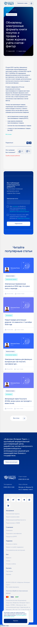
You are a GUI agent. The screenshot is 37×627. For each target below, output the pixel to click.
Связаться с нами (22, 3)
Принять (15, 621)
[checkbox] (8, 206)
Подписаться (18, 224)
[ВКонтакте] (27, 143)
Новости (14, 10)
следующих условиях (23, 218)
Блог (7, 10)
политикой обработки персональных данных (19, 210)
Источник (9, 134)
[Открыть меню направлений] (31, 3)
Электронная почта (12, 199)
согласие (15, 206)
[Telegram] (30, 143)
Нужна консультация (11, 462)
